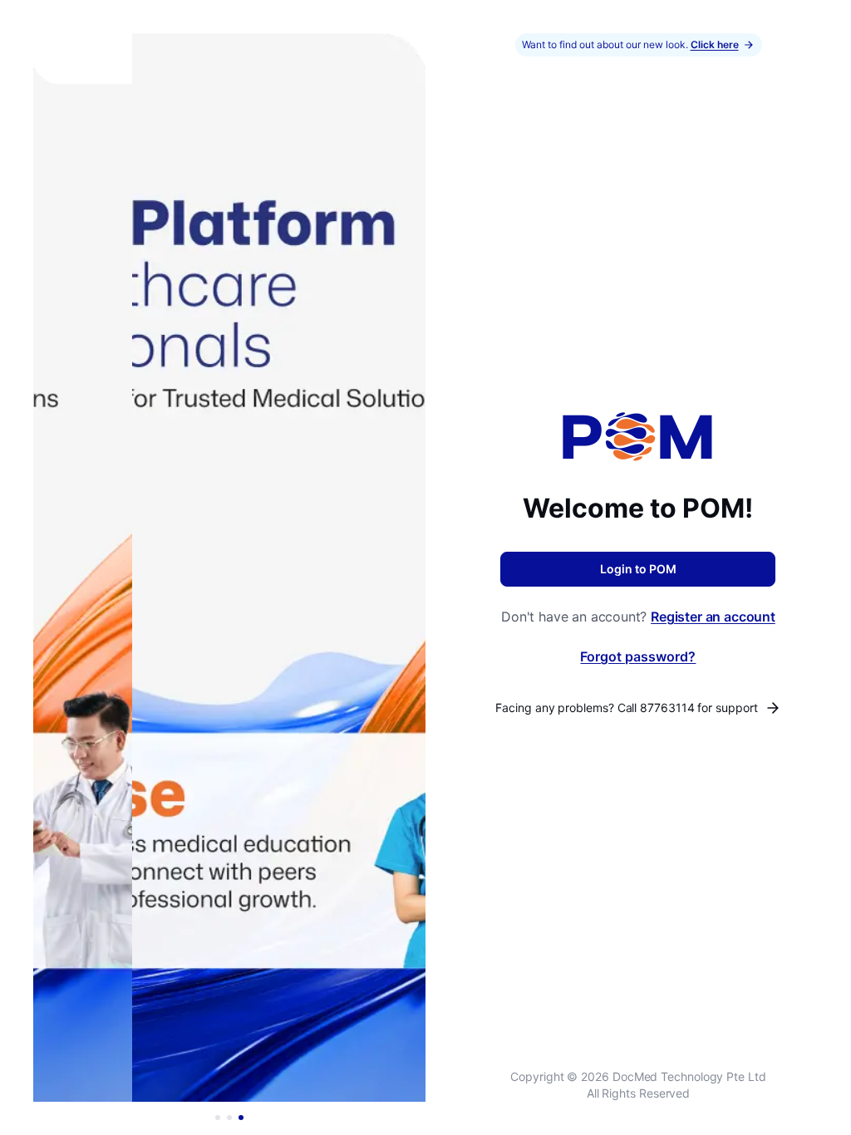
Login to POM (638, 569)
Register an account (713, 616)
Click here (715, 44)
